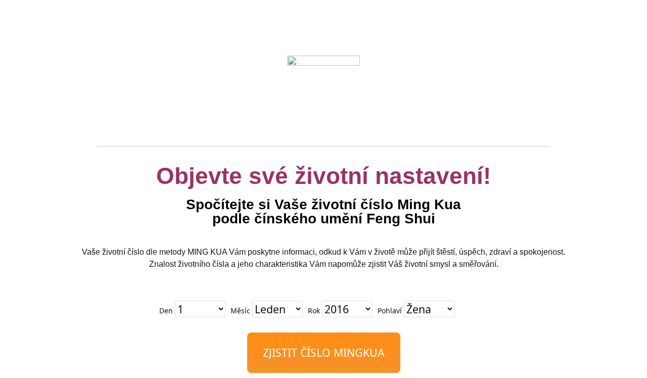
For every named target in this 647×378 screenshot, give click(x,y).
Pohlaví (390, 310)
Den (166, 310)
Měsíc (240, 310)
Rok (314, 310)
